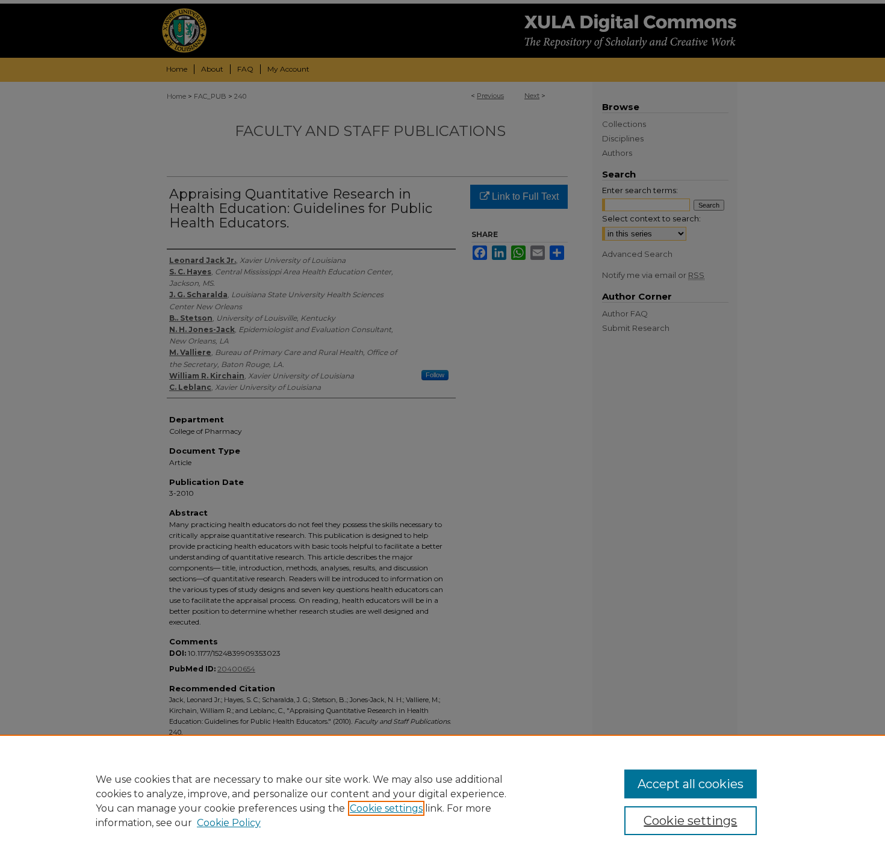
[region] (442, 801)
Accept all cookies (691, 784)
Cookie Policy (229, 822)
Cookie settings (386, 808)
